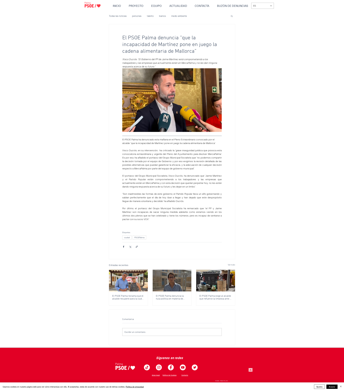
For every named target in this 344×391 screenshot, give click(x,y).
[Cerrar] (340, 387)
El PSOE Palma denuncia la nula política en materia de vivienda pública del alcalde (170, 297)
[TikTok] (147, 367)
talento (150, 15)
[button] (231, 16)
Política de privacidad (135, 386)
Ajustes (319, 386)
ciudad (127, 237)
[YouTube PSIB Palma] (183, 367)
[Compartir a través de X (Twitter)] (130, 246)
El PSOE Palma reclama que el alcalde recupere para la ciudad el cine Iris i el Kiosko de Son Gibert (128, 297)
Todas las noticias (118, 15)
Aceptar (332, 386)
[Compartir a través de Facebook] (123, 246)
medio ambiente (179, 15)
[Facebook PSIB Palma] (171, 367)
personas (136, 15)
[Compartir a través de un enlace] (136, 246)
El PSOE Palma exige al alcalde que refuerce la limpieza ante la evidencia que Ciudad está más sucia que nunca (215, 297)
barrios (162, 15)
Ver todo (231, 265)
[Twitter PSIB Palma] (195, 367)
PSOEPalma (139, 237)
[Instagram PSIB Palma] (159, 367)
